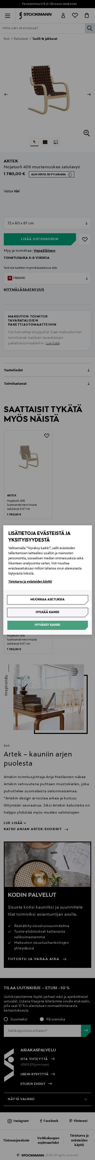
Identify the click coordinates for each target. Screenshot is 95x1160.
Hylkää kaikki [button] (47, 612)
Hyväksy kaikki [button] (47, 625)
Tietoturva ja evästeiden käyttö (30, 582)
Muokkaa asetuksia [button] (47, 599)
